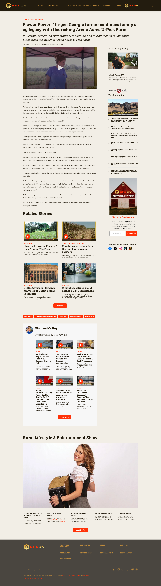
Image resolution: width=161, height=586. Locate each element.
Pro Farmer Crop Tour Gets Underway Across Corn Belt (124, 157)
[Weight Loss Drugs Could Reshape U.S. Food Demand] (79, 273)
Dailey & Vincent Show (54, 514)
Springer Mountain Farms (55, 519)
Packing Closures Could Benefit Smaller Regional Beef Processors (85, 357)
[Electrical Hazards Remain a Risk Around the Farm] (41, 231)
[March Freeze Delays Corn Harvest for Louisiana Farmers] (79, 231)
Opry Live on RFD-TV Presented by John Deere (33, 515)
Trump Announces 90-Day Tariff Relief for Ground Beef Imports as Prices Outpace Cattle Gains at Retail (124, 120)
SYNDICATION (126, 553)
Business (52, 6)
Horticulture (89, 316)
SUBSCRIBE (131, 233)
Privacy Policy (66, 575)
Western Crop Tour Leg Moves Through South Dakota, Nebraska (122, 127)
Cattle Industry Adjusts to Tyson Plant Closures (124, 164)
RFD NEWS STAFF (57, 44)
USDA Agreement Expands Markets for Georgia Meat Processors (39, 290)
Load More (60, 306)
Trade (38, 352)
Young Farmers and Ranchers (45, 316)
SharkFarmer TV (116, 75)
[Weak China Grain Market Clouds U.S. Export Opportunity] (64, 344)
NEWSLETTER (65, 559)
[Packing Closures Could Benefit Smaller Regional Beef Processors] (85, 344)
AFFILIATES (65, 553)
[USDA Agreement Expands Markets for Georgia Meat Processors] (41, 273)
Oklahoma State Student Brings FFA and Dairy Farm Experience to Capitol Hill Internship (124, 171)
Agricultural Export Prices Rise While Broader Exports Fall (43, 358)
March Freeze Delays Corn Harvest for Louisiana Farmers (77, 248)
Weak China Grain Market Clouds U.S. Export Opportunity (62, 358)
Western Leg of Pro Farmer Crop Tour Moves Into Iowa (124, 150)
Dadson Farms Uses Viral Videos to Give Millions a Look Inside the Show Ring (124, 135)
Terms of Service (75, 575)
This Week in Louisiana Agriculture (73, 243)
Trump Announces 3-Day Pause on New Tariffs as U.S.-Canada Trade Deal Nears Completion (44, 397)
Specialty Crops (75, 316)
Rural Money (66, 285)
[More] (44, 5)
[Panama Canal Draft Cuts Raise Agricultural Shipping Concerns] (64, 380)
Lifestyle (64, 6)
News (40, 6)
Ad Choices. (86, 575)
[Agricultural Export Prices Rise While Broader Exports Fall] (44, 344)
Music (76, 6)
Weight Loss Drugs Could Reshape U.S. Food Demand (78, 289)
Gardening (27, 316)
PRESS (102, 545)
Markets (79, 388)
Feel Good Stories (37, 19)
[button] (60, 68)
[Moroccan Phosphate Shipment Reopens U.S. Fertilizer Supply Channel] (85, 380)
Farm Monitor (28, 243)
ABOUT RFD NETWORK (64, 546)
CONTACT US (85, 545)
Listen (118, 6)
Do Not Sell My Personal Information (33, 578)
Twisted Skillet (125, 513)
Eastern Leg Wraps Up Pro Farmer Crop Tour (124, 143)
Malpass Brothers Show (78, 514)
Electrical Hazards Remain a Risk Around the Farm (40, 247)
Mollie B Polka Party (103, 513)
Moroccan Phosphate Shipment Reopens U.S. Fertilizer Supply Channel (85, 396)
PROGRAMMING (106, 553)
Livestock (80, 352)
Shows (86, 6)
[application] (60, 68)
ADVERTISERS (85, 553)
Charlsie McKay (46, 328)
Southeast (63, 316)
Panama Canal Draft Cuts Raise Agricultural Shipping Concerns (64, 395)
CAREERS (124, 545)
